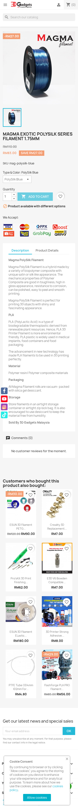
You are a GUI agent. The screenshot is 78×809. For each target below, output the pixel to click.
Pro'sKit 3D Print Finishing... (21, 580)
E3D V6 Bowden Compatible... (57, 580)
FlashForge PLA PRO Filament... (57, 687)
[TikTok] (4, 415)
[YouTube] (4, 399)
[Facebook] (4, 391)
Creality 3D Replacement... (57, 526)
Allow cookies (37, 797)
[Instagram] (4, 407)
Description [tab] (20, 250)
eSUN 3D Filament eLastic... (21, 633)
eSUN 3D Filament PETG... (21, 526)
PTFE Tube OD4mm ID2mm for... (21, 687)
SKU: (6, 163)
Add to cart (35, 196)
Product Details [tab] (47, 250)
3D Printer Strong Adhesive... (57, 633)
